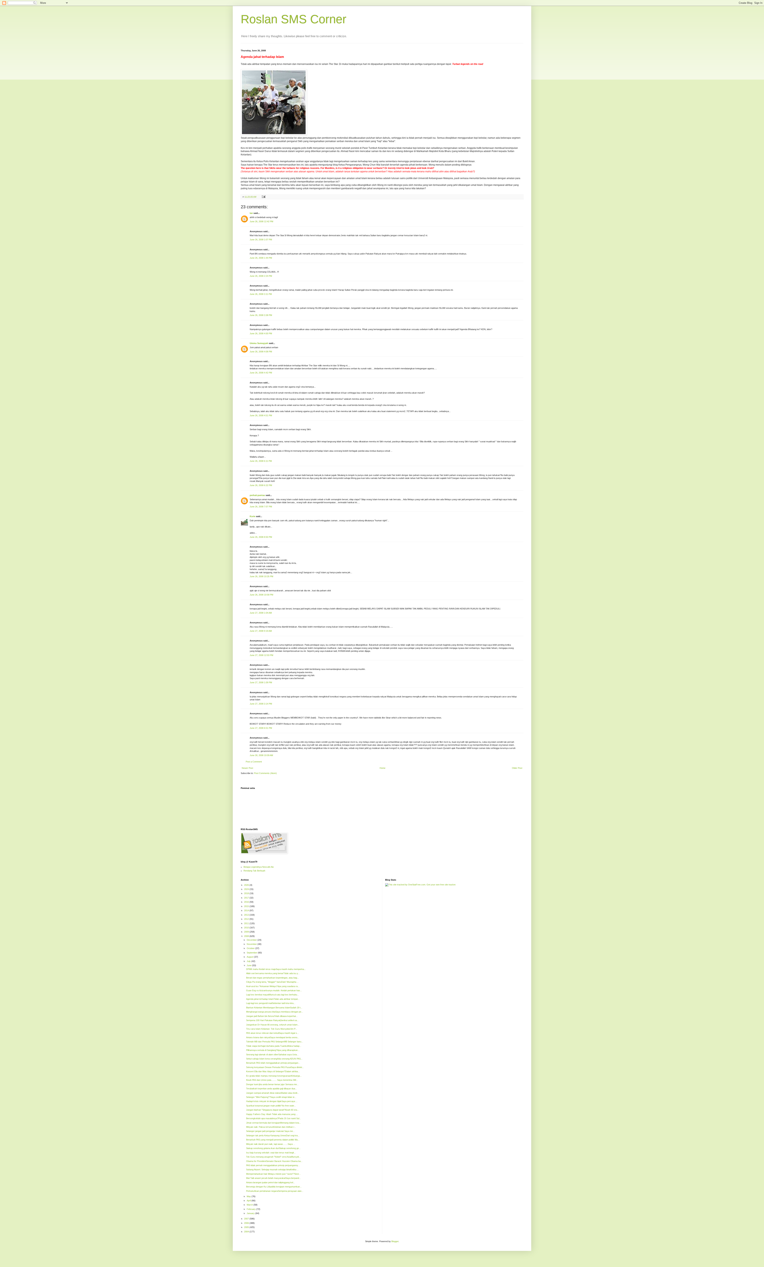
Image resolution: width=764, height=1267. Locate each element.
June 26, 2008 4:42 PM (261, 372)
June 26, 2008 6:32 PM (261, 485)
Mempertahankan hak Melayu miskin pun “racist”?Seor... (273, 1174)
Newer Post (247, 768)
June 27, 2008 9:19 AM (261, 631)
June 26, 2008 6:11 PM (261, 461)
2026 (246, 885)
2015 (246, 906)
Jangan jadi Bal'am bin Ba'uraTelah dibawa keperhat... (272, 1016)
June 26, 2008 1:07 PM (261, 239)
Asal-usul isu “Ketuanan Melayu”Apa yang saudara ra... (272, 986)
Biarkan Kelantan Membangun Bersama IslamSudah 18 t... (274, 1007)
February (251, 1209)
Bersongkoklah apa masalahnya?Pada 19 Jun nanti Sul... (273, 1118)
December (252, 940)
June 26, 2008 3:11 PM (261, 294)
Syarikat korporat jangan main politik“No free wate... (271, 1105)
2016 (246, 902)
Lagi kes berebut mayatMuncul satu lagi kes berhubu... (272, 994)
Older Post (517, 768)
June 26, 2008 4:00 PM (261, 333)
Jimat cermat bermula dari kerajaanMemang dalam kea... (273, 1123)
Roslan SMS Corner (293, 19)
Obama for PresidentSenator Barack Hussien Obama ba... (274, 1161)
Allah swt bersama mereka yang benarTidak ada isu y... (273, 973)
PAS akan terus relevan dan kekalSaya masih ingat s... (272, 1033)
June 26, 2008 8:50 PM (261, 537)
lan (251, 213)
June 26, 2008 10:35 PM (261, 576)
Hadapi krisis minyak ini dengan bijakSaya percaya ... (271, 1101)
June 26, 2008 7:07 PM (261, 506)
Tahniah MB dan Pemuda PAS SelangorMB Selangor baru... (274, 1041)
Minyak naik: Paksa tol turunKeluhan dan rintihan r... (271, 1127)
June (249, 965)
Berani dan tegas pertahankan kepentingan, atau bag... (272, 978)
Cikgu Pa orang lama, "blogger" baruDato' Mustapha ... (272, 982)
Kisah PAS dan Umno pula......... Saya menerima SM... (272, 1080)
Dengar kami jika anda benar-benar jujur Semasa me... (272, 1084)
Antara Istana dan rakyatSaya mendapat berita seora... (272, 1037)
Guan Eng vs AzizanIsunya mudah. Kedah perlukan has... (274, 990)
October (251, 948)
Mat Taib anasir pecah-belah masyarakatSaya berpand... (273, 1178)
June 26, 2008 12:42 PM (261, 221)
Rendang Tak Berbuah (254, 870)
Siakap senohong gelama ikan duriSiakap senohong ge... (273, 1148)
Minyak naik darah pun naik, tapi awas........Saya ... (270, 1144)
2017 (246, 898)
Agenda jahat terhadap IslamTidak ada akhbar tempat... (272, 999)
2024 (246, 889)
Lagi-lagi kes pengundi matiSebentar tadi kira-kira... (270, 1003)
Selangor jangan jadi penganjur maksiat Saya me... (270, 1131)
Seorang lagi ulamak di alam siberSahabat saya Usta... (272, 1054)
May (249, 1196)
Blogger (395, 1241)
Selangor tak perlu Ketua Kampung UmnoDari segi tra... (272, 1135)
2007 (246, 1218)
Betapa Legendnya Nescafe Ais (259, 867)
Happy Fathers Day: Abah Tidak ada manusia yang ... (272, 1114)
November (252, 944)
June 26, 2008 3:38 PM (261, 315)
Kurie (252, 516)
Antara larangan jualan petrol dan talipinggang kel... (270, 1182)
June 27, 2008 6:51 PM (261, 728)
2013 (246, 915)
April (249, 1200)
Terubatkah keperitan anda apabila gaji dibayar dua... (271, 1088)
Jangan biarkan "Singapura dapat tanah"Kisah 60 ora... (272, 1110)
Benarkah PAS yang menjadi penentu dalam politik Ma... (272, 1139)
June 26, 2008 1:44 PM (261, 258)
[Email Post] (263, 197)
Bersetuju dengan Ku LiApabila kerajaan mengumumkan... (274, 1186)
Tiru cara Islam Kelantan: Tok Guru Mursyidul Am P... (271, 1029)
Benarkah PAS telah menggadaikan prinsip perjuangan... (273, 1063)
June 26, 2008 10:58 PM (261, 595)
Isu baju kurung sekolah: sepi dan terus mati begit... (271, 1152)
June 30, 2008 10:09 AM (261, 755)
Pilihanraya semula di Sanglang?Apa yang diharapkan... (272, 1050)
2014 (246, 910)
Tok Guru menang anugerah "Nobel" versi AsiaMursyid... (273, 1157)
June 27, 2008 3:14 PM (261, 704)
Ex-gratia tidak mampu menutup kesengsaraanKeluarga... (274, 1076)
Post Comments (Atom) (265, 773)
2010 (246, 927)
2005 (246, 1227)
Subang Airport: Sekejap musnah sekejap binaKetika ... (272, 1169)
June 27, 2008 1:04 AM (261, 613)
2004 (246, 1231)
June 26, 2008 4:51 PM (261, 415)
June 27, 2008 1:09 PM (261, 682)
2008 (246, 936)
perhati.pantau (257, 495)
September (252, 952)
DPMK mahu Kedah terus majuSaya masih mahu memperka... (276, 969)
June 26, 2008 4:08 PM (261, 351)
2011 (246, 923)
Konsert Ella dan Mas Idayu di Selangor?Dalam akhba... (273, 1071)
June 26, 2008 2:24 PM (261, 276)
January (251, 1213)
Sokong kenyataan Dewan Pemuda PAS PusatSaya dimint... (275, 1067)
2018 (246, 893)
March (250, 1205)
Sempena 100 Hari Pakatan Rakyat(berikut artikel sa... (272, 1020)
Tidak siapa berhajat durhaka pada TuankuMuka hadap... (273, 1046)
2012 (246, 919)
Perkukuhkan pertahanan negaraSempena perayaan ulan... (274, 1191)
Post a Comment (254, 761)
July (249, 961)
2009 (246, 932)
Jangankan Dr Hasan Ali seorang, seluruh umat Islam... (272, 1024)
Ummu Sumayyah (259, 343)
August (250, 957)
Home (382, 768)
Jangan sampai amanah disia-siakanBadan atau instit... (272, 1093)
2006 (246, 1223)
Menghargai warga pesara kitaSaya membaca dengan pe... (274, 1012)
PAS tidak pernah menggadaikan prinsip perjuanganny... (273, 1165)
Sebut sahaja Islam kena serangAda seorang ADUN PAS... (274, 1058)
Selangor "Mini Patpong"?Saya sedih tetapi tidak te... (271, 1097)
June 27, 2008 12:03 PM (261, 655)
